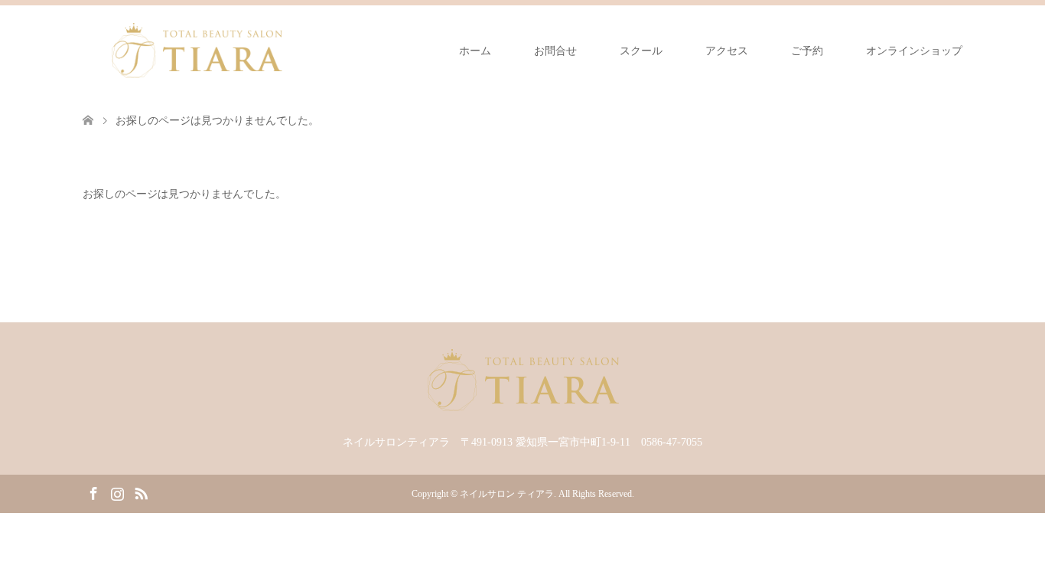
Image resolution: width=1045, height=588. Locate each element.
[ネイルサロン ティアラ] (197, 50)
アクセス (726, 51)
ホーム (475, 51)
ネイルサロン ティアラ (507, 493)
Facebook (93, 492)
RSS (141, 492)
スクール (641, 51)
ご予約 (807, 51)
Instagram (117, 492)
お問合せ (555, 51)
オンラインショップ (914, 51)
